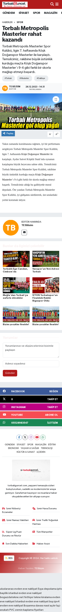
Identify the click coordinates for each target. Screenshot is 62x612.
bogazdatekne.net (12, 597)
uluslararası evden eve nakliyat (18, 589)
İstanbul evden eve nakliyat (32, 601)
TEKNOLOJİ (46, 448)
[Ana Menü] (57, 4)
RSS (10, 558)
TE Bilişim (39, 568)
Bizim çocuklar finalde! (16, 324)
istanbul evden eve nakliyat (25, 593)
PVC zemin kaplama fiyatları (26, 610)
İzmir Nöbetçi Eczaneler (11, 510)
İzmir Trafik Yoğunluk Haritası (45, 522)
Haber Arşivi (43, 543)
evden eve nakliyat (11, 605)
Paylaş (10, 133)
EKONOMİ (13, 448)
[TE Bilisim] (11, 227)
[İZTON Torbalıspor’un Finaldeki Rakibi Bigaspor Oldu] (45, 285)
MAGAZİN (50, 13)
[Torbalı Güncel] (15, 4)
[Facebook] (19, 437)
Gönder (10, 373)
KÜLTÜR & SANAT (26, 452)
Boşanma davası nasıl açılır (40, 605)
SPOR (36, 13)
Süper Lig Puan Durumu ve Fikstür (12, 534)
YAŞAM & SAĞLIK (30, 448)
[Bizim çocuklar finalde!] (16, 314)
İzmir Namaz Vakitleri (18, 520)
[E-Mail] (24, 232)
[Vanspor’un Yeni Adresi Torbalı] (45, 258)
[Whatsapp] (43, 437)
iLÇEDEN (41, 452)
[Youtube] (37, 437)
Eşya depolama (47, 589)
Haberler (7, 22)
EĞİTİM (52, 444)
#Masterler (24, 78)
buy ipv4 (54, 601)
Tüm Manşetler (44, 532)
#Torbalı (8, 78)
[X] (25, 437)
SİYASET (24, 13)
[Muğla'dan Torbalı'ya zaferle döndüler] (16, 285)
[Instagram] (31, 437)
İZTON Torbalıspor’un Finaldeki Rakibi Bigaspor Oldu (45, 298)
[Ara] (52, 4)
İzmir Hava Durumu (47, 508)
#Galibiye (41, 78)
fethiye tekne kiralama (38, 597)
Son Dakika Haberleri (17, 543)
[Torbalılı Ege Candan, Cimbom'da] (16, 258)
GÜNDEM (8, 13)
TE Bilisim (27, 225)
